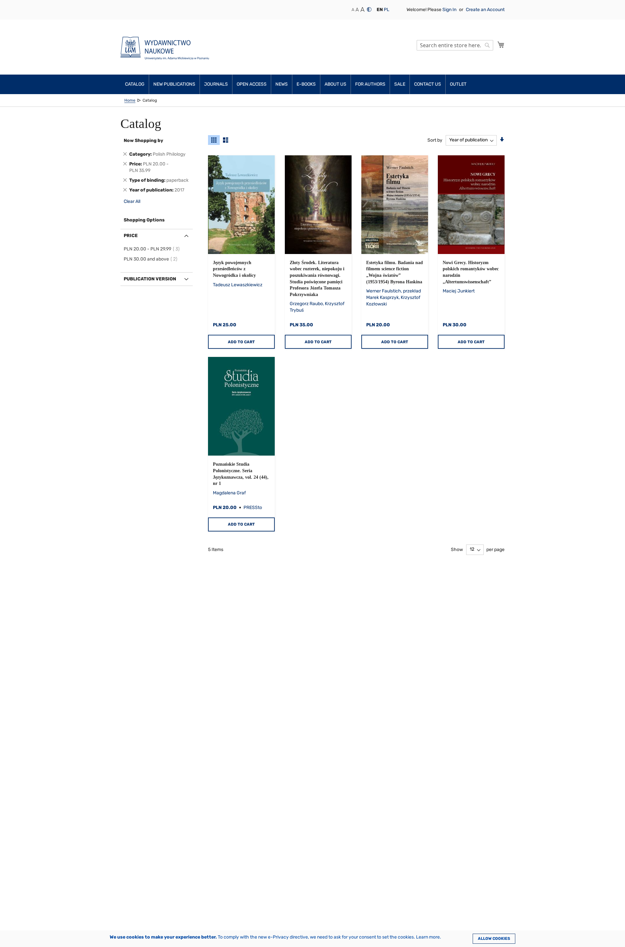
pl (386, 9)
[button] (380, 10)
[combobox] (455, 45)
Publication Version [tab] (150, 279)
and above (151, 259)
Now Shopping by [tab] (143, 140)
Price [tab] (131, 235)
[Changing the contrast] (369, 9)
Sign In (449, 9)
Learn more (428, 937)
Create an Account (485, 9)
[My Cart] (501, 44)
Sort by (434, 140)
